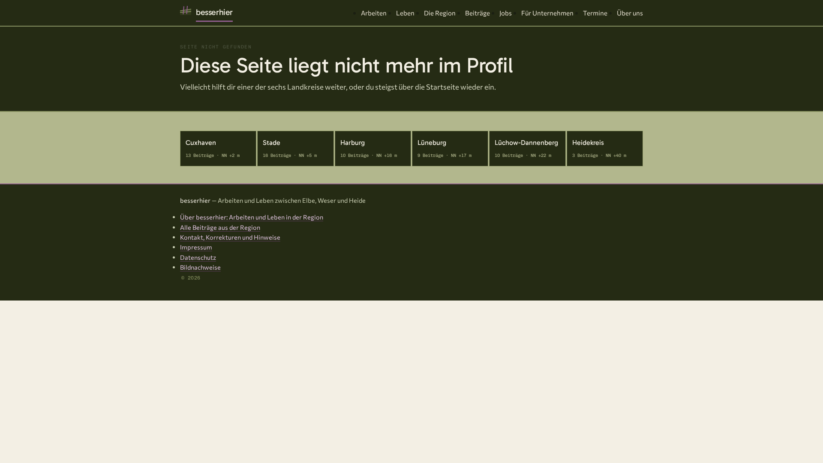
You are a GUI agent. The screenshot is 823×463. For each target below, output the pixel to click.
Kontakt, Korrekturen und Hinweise (230, 237)
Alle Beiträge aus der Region (220, 227)
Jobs (505, 13)
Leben (405, 13)
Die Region (440, 13)
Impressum (196, 247)
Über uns (630, 13)
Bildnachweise (200, 267)
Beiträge (477, 13)
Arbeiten (374, 13)
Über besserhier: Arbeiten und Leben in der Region (251, 217)
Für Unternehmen (547, 13)
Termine (595, 13)
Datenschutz (198, 257)
